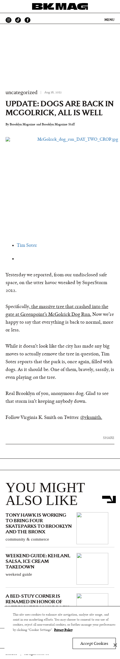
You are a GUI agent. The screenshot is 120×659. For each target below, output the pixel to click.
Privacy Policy (63, 629)
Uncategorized (21, 92)
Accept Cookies (94, 643)
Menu (109, 19)
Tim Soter (27, 245)
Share (108, 438)
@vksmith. (91, 417)
